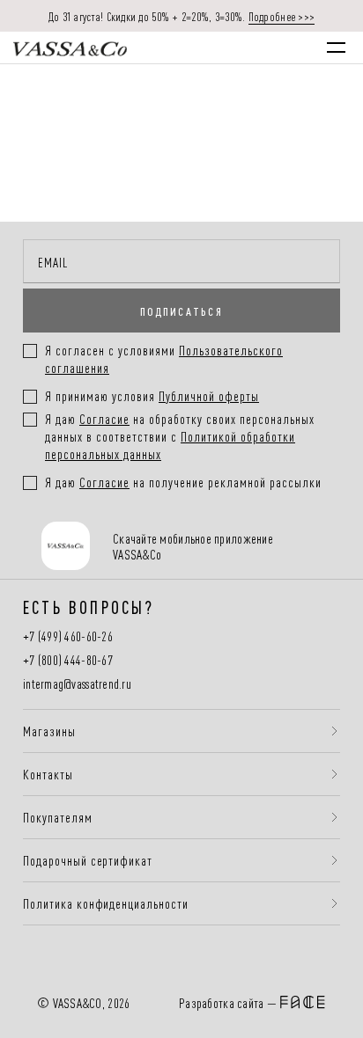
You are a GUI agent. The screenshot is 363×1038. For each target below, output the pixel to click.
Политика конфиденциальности (106, 903)
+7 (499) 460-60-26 (68, 636)
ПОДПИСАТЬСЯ (181, 310)
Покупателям (58, 817)
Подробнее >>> (281, 16)
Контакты (48, 774)
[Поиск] (185, 47)
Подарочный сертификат (87, 860)
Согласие (104, 418)
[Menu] (336, 47)
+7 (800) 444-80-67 (68, 660)
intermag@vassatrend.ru (77, 683)
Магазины (49, 731)
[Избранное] (221, 47)
